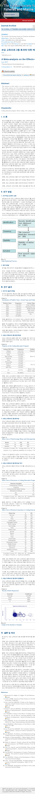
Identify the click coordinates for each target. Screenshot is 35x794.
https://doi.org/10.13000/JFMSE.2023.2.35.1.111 (18, 45)
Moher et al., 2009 (17, 215)
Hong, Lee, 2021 (22, 144)
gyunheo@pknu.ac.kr (28, 67)
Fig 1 (32, 215)
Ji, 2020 (30, 144)
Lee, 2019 (27, 645)
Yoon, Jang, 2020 (12, 154)
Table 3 (5, 454)
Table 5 (18, 503)
